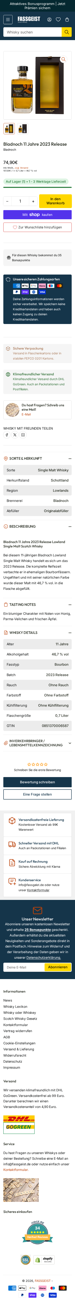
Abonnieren (58, 967)
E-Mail (26, 414)
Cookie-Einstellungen (19, 1043)
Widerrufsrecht (14, 1055)
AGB (6, 1037)
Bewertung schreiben (37, 782)
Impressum (11, 1067)
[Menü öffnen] (7, 19)
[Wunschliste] (58, 19)
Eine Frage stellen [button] (37, 794)
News (7, 1000)
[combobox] (37, 32)
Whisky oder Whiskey (19, 1013)
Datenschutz (12, 1061)
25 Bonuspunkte (38, 930)
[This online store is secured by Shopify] (44, 1260)
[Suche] (66, 32)
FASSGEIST (43, 1281)
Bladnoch (9, 149)
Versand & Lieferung (18, 1049)
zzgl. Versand (21, 167)
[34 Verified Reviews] (37, 1252)
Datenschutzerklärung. (43, 958)
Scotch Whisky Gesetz (20, 1019)
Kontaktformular (38, 890)
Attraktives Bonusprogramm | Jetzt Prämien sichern (37, 6)
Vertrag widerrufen (17, 1031)
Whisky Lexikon (15, 1007)
